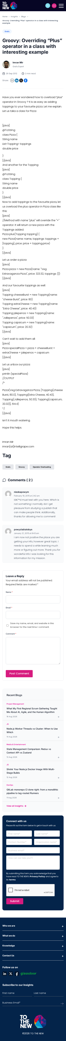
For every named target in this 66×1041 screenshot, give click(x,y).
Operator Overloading (42, 467)
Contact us (54, 5)
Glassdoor (28, 973)
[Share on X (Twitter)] (21, 80)
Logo (10, 6)
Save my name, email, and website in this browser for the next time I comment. (32, 625)
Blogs (23, 16)
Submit (14, 901)
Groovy (22, 467)
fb (17, 973)
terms (12, 879)
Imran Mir (18, 62)
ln (4, 973)
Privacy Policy (37, 876)
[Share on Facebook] (26, 80)
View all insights (15, 806)
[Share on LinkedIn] (17, 80)
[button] (47, 5)
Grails (7, 31)
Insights (14, 16)
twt (10, 973)
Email (9, 607)
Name (9, 592)
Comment (11, 634)
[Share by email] (12, 80)
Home (4, 16)
